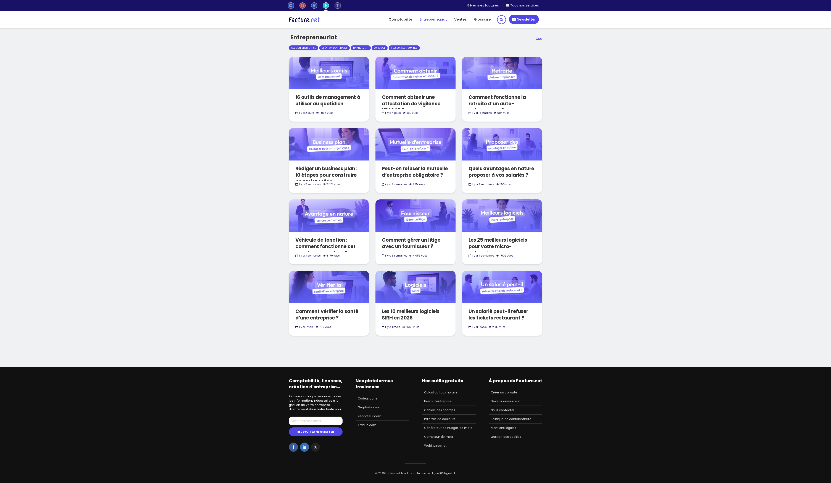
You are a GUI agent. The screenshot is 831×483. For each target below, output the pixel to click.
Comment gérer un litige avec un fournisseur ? (411, 243)
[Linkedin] (304, 447)
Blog (539, 38)
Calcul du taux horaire (440, 392)
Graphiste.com (369, 407)
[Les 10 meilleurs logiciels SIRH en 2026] (415, 286)
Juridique (379, 48)
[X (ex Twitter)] (315, 447)
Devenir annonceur (505, 401)
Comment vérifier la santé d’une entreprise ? (326, 314)
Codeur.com (367, 398)
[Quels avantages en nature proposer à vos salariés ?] (502, 143)
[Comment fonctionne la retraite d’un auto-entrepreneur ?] (502, 72)
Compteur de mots (439, 437)
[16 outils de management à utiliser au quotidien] (329, 72)
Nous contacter (502, 410)
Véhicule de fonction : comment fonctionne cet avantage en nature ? (325, 246)
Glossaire (482, 19)
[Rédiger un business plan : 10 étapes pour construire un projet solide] (329, 143)
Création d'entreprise (334, 48)
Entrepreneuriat (433, 19)
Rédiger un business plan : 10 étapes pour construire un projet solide (326, 175)
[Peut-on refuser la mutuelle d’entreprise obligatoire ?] (415, 143)
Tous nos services (524, 5)
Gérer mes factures (483, 5)
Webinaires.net (435, 445)
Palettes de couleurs (439, 419)
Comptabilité (400, 19)
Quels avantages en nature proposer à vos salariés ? (501, 171)
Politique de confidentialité (511, 419)
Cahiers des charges (439, 410)
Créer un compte (504, 392)
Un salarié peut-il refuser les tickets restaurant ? (498, 314)
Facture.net (392, 473)
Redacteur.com (369, 416)
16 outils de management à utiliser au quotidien (327, 100)
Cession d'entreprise (303, 48)
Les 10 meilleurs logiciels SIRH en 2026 (411, 314)
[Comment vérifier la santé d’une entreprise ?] (329, 286)
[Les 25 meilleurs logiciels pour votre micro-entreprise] (502, 215)
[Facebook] (293, 447)
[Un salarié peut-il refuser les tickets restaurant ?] (502, 286)
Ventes (460, 19)
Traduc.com (367, 425)
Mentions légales (503, 428)
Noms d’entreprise (438, 401)
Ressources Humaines (404, 48)
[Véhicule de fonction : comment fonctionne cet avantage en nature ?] (329, 215)
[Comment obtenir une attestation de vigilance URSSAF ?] (415, 72)
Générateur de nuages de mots (448, 428)
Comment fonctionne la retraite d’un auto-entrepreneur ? (497, 104)
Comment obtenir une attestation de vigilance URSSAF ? (411, 104)
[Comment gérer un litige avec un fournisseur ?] (415, 215)
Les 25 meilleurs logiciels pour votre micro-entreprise (498, 246)
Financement (360, 48)
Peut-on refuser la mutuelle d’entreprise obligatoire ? (415, 171)
